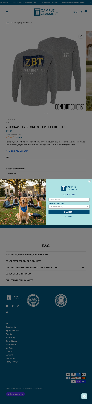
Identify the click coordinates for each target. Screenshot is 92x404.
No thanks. (68, 216)
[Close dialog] (90, 181)
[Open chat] (84, 396)
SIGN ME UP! (69, 212)
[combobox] (68, 206)
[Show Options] (87, 206)
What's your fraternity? (56, 203)
